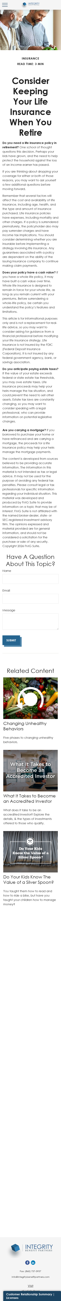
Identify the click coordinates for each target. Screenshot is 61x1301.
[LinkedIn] (33, 1262)
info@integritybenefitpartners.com (30, 1276)
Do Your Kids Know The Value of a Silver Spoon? (28, 879)
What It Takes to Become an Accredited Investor (29, 798)
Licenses (12, 1298)
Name (6, 570)
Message (8, 610)
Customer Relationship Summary (29, 1294)
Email (6, 590)
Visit (30, 1286)
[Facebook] (27, 1262)
